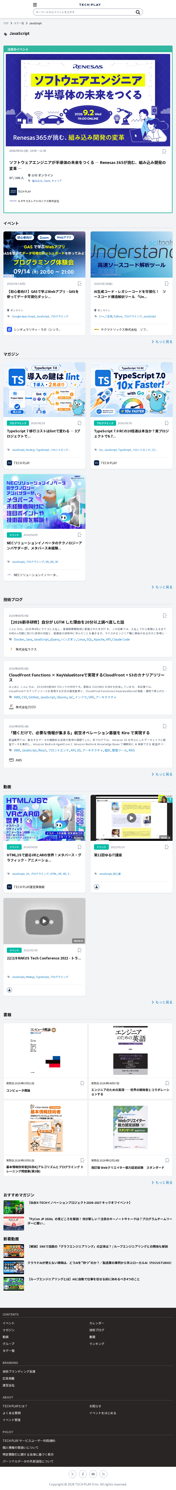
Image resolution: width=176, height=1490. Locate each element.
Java (29, 639)
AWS (17, 697)
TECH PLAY (22, 463)
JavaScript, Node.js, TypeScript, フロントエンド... (41, 449)
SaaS (47, 180)
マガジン (9, 1330)
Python (118, 316)
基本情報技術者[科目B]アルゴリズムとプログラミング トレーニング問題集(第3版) (44, 1169)
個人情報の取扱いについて (21, 1447)
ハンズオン (68, 639)
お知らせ (95, 1406)
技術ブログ (96, 1330)
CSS (24, 697)
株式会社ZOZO (26, 707)
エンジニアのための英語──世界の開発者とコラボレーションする (130, 1092)
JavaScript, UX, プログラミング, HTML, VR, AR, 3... (41, 873)
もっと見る (164, 341)
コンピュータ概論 (18, 1090)
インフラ (81, 697)
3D (56, 561)
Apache (99, 639)
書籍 (92, 1337)
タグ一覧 (19, 23)
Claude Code (121, 639)
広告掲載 (9, 1378)
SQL (89, 639)
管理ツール (119, 750)
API (108, 639)
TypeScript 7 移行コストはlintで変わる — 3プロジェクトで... (43, 433)
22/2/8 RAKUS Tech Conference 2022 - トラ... (44, 958)
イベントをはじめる (102, 1413)
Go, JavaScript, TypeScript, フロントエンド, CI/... (128, 449)
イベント (9, 1323)
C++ (101, 316)
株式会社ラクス (26, 649)
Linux (81, 639)
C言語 (108, 316)
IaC (71, 697)
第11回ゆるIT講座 (108, 854)
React (42, 750)
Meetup (30, 977)
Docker (19, 639)
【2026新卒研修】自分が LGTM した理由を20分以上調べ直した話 (66, 622)
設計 (108, 750)
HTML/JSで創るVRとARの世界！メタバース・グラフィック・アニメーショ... (44, 857)
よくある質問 (12, 1413)
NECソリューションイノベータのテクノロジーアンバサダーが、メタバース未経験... (44, 545)
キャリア (57, 180)
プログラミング (59, 316)
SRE (91, 697)
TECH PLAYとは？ (15, 1406)
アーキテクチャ (106, 697)
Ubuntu (62, 697)
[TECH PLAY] (90, 5)
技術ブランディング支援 (19, 1371)
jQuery (54, 639)
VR (47, 561)
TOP (6, 23)
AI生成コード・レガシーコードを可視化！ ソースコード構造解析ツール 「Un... (130, 294)
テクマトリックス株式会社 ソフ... (124, 329)
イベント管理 (12, 1420)
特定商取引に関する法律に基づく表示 (28, 1454)
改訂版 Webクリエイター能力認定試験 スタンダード (127, 1167)
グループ (8, 1344)
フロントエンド (58, 750)
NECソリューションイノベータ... (36, 575)
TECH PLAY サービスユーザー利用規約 (29, 1440)
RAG (132, 750)
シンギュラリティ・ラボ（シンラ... (37, 329)
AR (51, 561)
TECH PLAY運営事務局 (29, 887)
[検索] (138, 12)
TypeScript (42, 977)
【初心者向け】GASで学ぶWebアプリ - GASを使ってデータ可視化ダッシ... (43, 294)
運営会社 (9, 1385)
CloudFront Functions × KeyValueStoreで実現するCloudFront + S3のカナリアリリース (87, 677)
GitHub (34, 697)
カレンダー (96, 1323)
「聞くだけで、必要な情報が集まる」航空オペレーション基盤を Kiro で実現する (79, 732)
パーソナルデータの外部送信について (28, 1461)
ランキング (96, 1344)
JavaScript (42, 316)
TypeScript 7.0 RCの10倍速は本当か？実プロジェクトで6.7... (131, 433)
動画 (6, 1337)
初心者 (117, 873)
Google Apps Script (23, 316)
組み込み (37, 180)
